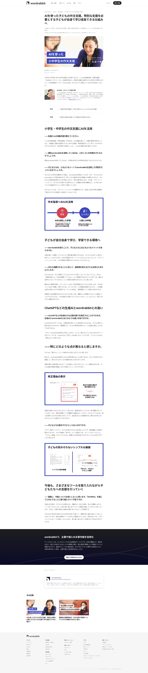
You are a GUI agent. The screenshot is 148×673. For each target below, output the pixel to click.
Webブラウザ (48, 654)
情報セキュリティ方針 (107, 647)
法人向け (69, 3)
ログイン (109, 3)
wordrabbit (47, 12)
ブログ (79, 3)
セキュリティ (67, 647)
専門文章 (85, 649)
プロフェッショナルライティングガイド (92, 655)
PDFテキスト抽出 (68, 642)
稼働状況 (28, 653)
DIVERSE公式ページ (73, 99)
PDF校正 (47, 644)
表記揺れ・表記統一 (50, 642)
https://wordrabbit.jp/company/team (60, 579)
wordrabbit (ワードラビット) (107, 668)
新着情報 (28, 651)
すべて (85, 642)
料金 (62, 3)
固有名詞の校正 (49, 647)
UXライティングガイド (88, 658)
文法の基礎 (86, 653)
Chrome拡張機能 (49, 661)
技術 (65, 650)
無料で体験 (117, 3)
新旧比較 (47, 649)
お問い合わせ (67, 654)
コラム (85, 651)
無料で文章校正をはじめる (74, 557)
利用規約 (104, 642)
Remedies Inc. (119, 668)
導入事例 (60, 12)
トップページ (29, 642)
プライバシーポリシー (107, 644)
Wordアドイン (49, 656)
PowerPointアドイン (50, 658)
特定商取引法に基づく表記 (108, 649)
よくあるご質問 (67, 652)
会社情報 (28, 655)
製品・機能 (53, 3)
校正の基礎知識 (87, 644)
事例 (74, 3)
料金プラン (29, 644)
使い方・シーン (87, 647)
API (46, 663)
